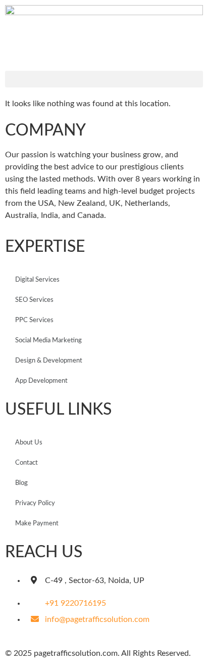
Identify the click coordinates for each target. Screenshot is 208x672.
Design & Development (48, 360)
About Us (28, 442)
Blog (21, 483)
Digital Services (37, 280)
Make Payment (37, 523)
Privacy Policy (35, 503)
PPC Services (34, 320)
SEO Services (34, 300)
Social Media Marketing (48, 340)
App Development (41, 381)
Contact (26, 463)
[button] (104, 79)
